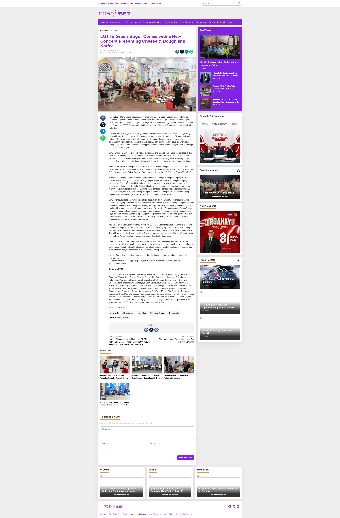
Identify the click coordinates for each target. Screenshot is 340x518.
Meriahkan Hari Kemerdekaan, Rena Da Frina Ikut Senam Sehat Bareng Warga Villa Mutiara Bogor (120, 490)
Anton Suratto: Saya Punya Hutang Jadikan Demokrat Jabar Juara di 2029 (114, 403)
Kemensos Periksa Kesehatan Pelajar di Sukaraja (176, 376)
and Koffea (141, 313)
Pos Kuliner (121, 52)
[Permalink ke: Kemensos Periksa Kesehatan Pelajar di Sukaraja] (179, 365)
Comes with (173, 313)
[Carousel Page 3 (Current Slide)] (219, 196)
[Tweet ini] (182, 52)
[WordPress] (156, 330)
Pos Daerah (104, 52)
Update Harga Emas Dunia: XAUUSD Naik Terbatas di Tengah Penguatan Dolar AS (219, 191)
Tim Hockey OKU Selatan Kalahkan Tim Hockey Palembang (176, 339)
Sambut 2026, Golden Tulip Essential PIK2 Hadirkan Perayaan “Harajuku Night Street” (224, 87)
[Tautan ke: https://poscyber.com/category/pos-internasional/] (238, 170)
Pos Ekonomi (113, 52)
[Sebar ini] (177, 52)
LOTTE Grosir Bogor (119, 317)
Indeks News (188, 514)
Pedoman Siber (174, 514)
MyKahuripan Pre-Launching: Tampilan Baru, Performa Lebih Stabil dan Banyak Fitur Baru (113, 376)
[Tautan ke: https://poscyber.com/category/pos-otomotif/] (238, 260)
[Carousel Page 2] (216, 196)
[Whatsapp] (191, 52)
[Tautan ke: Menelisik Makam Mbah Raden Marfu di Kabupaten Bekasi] (220, 47)
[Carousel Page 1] (213, 196)
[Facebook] (146, 330)
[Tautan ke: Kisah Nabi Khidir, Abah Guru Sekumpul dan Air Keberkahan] (205, 77)
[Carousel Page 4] (223, 196)
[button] (239, 3)
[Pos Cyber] (114, 13)
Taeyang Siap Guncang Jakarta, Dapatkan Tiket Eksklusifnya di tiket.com (226, 100)
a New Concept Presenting (121, 313)
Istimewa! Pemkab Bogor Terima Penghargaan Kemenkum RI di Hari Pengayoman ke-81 (146, 376)
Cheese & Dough (157, 313)
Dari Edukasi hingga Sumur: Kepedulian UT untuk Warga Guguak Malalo (217, 490)
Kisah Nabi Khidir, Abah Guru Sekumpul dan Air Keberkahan (225, 74)
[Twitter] (151, 330)
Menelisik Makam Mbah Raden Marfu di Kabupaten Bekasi (219, 63)
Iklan (164, 514)
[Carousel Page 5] (226, 196)
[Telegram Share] (187, 52)
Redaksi (156, 514)
